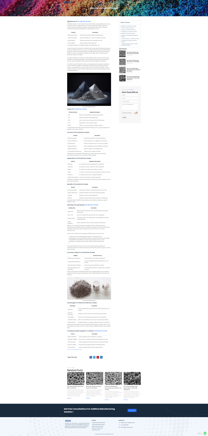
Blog (123, 2)
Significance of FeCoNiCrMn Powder (128, 26)
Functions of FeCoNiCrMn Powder (128, 29)
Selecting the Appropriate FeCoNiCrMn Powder (129, 36)
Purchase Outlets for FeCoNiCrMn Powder (130, 38)
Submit (124, 117)
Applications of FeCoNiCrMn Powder (129, 31)
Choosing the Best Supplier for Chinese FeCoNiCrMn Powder (129, 44)
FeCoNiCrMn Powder (84, 21)
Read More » (69, 398)
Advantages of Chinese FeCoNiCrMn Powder (129, 41)
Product (93, 2)
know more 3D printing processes (74, 349)
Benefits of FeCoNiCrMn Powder (128, 33)
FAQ (117, 2)
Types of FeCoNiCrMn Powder (127, 28)
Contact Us (129, 2)
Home (86, 2)
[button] (91, 357)
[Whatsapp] (205, 433)
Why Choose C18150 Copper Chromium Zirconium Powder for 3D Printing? (133, 70)
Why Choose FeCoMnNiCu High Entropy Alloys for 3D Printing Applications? (133, 78)
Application (109, 2)
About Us (101, 2)
